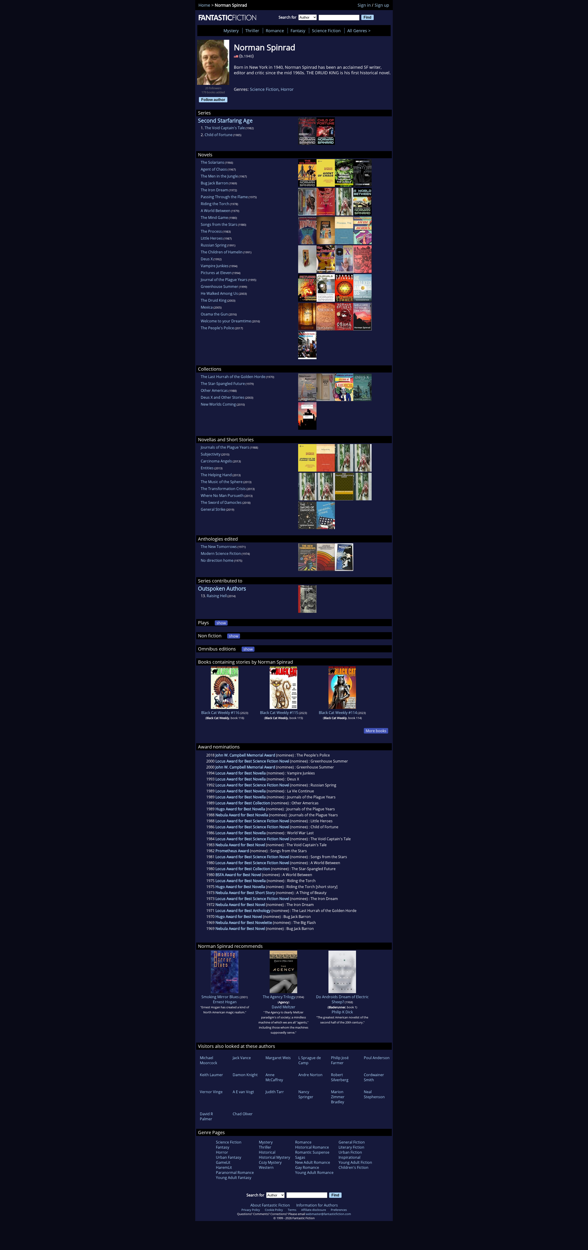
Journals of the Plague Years (225, 447)
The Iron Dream (214, 189)
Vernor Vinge (211, 1091)
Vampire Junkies (215, 265)
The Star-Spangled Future (223, 383)
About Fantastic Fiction (270, 1205)
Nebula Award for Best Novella (241, 814)
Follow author (213, 99)
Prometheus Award (232, 850)
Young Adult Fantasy (233, 1177)
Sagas (300, 1157)
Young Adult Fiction (355, 1162)
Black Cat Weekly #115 (279, 712)
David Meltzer (283, 1006)
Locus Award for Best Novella (240, 773)
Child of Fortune (218, 134)
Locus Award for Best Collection (242, 803)
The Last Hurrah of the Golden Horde (233, 376)
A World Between (215, 210)
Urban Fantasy (228, 1157)
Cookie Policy (274, 1210)
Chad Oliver (243, 1113)
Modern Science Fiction (221, 553)
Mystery (231, 30)
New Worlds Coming (218, 404)
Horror (287, 89)
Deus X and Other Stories (222, 397)
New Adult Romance (312, 1162)
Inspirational (349, 1157)
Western (266, 1167)
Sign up (382, 5)
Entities (207, 467)
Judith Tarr (275, 1091)
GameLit (223, 1162)
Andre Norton (310, 1074)
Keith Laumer (211, 1074)
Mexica (207, 307)
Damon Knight (245, 1074)
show (221, 622)
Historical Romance (312, 1147)
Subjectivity (210, 454)
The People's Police (217, 327)
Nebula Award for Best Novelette (243, 922)
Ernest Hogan (225, 1001)
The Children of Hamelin (222, 252)
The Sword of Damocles (221, 502)
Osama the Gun (214, 314)
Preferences (339, 1210)
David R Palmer (206, 1116)
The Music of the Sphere (222, 481)
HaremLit (224, 1167)
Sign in (364, 5)
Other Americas (214, 390)
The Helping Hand (216, 474)
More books (376, 730)
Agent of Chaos (214, 169)
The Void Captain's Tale (225, 127)
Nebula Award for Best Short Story (245, 892)
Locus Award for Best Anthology (243, 910)
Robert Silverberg (339, 1077)
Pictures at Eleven (216, 272)
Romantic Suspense (312, 1152)
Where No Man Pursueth (222, 495)
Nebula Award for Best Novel (240, 844)
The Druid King (213, 300)
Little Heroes (212, 238)
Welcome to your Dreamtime (226, 321)
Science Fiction (326, 30)
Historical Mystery (274, 1157)
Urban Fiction (350, 1152)
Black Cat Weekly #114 (338, 712)
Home (204, 5)
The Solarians (212, 162)
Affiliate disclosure (313, 1210)
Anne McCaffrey (274, 1077)
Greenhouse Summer (219, 286)
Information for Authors (317, 1205)
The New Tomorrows (219, 546)
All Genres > (360, 30)
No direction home (217, 560)
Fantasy (298, 30)
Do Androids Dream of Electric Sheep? (342, 999)
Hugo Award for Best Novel (238, 916)
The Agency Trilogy (279, 996)
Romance (275, 30)
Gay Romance (307, 1167)
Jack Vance (242, 1057)
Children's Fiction (353, 1167)
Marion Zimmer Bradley (338, 1096)
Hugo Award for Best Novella (240, 808)
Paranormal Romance (235, 1172)
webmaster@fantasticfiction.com (328, 1214)
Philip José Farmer (340, 1060)
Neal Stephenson (374, 1094)
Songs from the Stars (219, 224)
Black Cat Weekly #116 (220, 712)
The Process (211, 231)
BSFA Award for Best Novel (238, 874)
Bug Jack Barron (214, 183)
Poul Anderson (377, 1057)
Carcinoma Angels (216, 461)
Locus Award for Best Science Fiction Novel (252, 761)
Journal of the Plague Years (224, 279)
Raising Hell (217, 595)
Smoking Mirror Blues (220, 996)
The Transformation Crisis (223, 488)
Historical (267, 1152)
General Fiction (352, 1142)
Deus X (207, 258)
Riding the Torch (215, 203)
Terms (292, 1210)
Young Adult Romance (314, 1172)
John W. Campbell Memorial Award (245, 755)
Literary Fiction (351, 1147)
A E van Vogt (243, 1091)
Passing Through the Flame (224, 196)
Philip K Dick (342, 1012)
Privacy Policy (250, 1210)
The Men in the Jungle (219, 176)
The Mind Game (214, 217)
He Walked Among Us (219, 293)
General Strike (213, 509)
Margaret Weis (278, 1057)
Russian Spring (213, 245)
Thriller (252, 30)
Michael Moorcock (208, 1060)
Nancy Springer (305, 1094)
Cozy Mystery (270, 1162)
